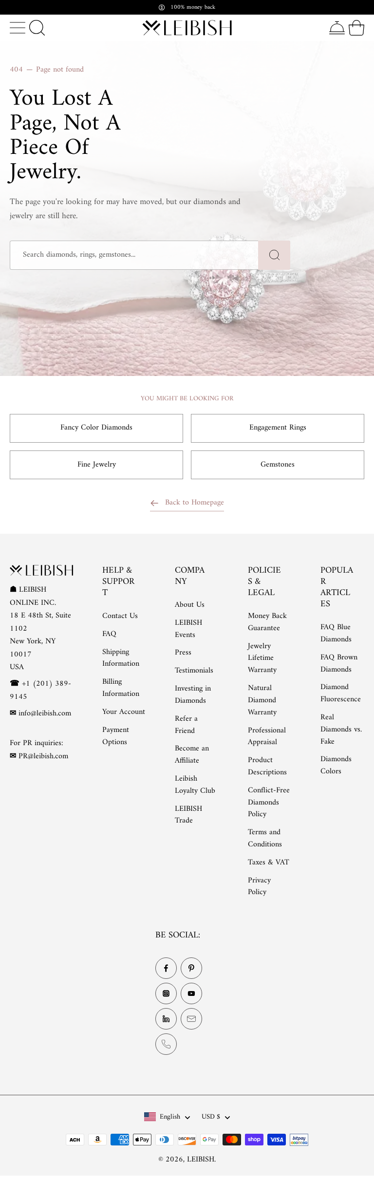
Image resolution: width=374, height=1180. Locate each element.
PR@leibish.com (43, 756)
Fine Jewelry (96, 464)
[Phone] (166, 1044)
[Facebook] (166, 968)
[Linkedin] (166, 1019)
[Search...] (37, 28)
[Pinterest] (191, 968)
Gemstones (278, 464)
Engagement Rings (277, 427)
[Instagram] (166, 993)
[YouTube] (191, 993)
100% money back (192, 7)
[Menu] (17, 28)
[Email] (191, 1019)
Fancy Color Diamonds (96, 427)
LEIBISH (200, 1159)
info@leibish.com (45, 713)
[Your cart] (356, 28)
